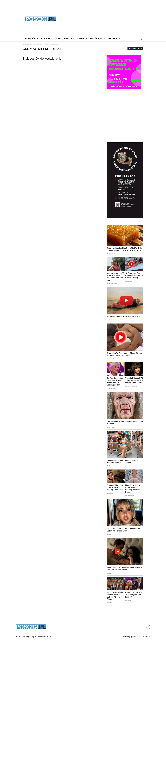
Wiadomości (38, 45)
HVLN (50, 637)
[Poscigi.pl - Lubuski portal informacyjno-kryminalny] (41, 19)
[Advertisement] (125, 124)
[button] (140, 38)
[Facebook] (148, 627)
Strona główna (27, 45)
